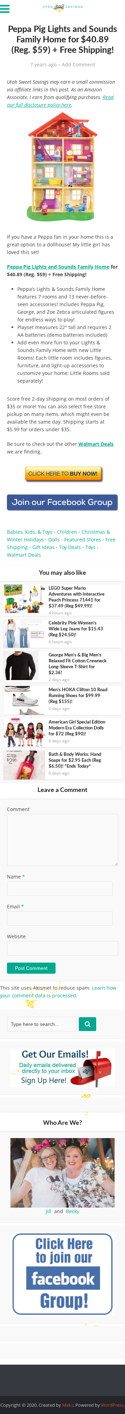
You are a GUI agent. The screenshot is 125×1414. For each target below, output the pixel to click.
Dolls (54, 539)
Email (15, 906)
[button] (108, 121)
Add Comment (78, 65)
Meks (67, 1405)
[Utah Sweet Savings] (62, 7)
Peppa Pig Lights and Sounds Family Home (58, 266)
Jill (48, 1211)
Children (67, 532)
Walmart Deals (24, 554)
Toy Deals (70, 547)
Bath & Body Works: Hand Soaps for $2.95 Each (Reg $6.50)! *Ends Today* (75, 760)
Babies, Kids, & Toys (29, 532)
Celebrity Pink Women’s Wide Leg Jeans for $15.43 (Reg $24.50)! (76, 629)
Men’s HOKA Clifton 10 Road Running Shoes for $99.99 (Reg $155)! (78, 696)
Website (16, 936)
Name (16, 876)
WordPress (112, 1405)
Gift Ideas (43, 547)
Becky (72, 1211)
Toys (90, 547)
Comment (18, 809)
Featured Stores (82, 539)
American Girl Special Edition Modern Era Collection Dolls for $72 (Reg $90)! (77, 728)
